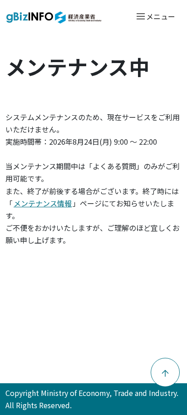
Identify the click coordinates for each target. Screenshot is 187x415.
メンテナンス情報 (43, 203)
